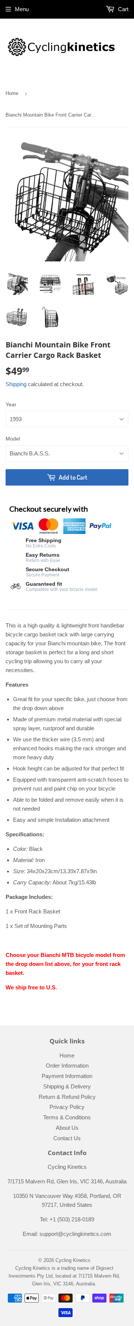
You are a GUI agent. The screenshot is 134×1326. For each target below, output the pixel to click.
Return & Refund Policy (67, 1097)
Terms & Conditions (67, 1117)
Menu (22, 9)
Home (12, 93)
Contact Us (67, 1138)
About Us (67, 1128)
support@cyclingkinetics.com (75, 1234)
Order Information (67, 1065)
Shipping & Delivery (67, 1086)
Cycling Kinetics (72, 1260)
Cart (122, 9)
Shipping (16, 384)
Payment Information (67, 1076)
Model (13, 439)
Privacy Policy (67, 1107)
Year (11, 404)
